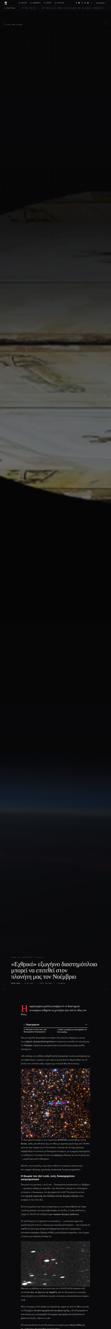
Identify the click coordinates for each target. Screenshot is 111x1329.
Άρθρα (47, 3)
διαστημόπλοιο (47, 1041)
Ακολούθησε (100, 3)
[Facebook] (76, 3)
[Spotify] (88, 3)
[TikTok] (85, 3)
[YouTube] (79, 3)
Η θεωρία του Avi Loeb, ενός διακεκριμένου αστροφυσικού (35, 1031)
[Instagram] (82, 3)
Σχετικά (59, 3)
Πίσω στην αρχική (13, 25)
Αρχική (23, 3)
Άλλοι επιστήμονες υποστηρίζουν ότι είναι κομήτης (72, 1031)
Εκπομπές (35, 3)
